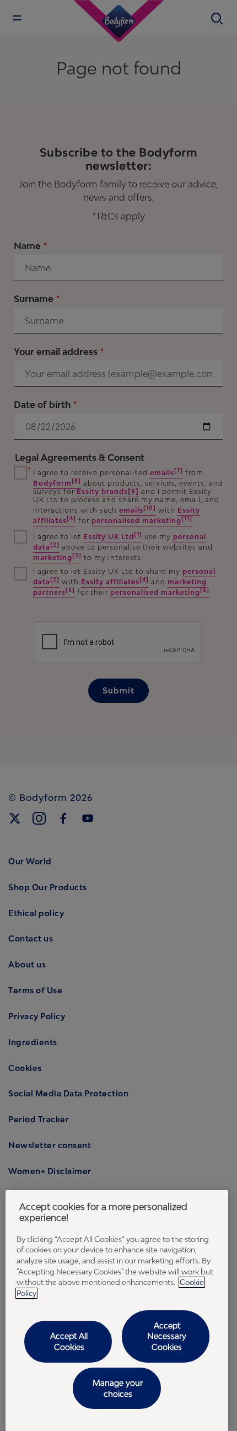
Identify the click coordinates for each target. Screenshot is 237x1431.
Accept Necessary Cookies (166, 1336)
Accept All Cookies (69, 1341)
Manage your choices (118, 1388)
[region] (117, 1310)
